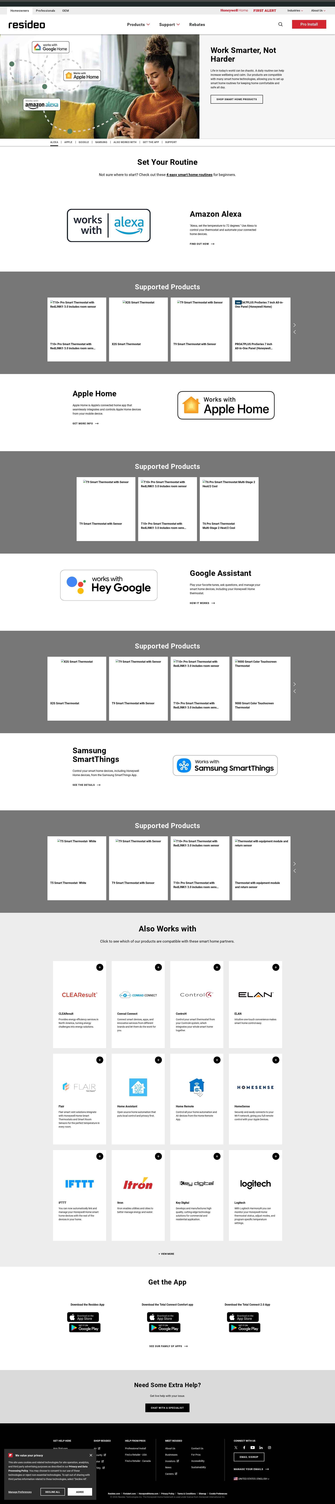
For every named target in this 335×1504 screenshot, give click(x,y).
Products (136, 24)
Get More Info (83, 423)
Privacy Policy (167, 1493)
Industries (295, 10)
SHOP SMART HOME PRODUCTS (237, 99)
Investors (170, 1461)
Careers (169, 1473)
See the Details (84, 784)
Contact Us (197, 1448)
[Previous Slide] (294, 332)
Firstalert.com (129, 1493)
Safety (97, 1468)
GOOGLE (84, 142)
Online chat (167, 1396)
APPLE (68, 142)
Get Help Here (67, 1440)
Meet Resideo (178, 1440)
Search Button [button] (280, 24)
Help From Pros (140, 1440)
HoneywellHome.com (148, 1493)
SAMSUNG (101, 142)
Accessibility (197, 1461)
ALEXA (54, 142)
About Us (318, 10)
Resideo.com (114, 1493)
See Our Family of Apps (165, 1346)
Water (97, 1461)
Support (167, 24)
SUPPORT (171, 142)
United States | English (254, 1478)
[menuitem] (138, 24)
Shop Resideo (107, 1440)
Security (98, 1455)
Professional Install (135, 1448)
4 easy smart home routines (189, 174)
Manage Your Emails (248, 1469)
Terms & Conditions (186, 1493)
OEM (65, 11)
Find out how (199, 243)
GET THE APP (151, 142)
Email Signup (249, 1457)
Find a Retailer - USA (136, 1454)
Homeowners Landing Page (18, 24)
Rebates (197, 24)
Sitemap (202, 1493)
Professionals (45, 11)
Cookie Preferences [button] (218, 1493)
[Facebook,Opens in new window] (244, 1447)
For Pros (195, 1454)
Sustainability (198, 1467)
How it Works (199, 603)
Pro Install (309, 23)
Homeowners (19, 11)
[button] (79, 1004)
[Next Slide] (294, 325)
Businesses (171, 1454)
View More (167, 1253)
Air (95, 1448)
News (168, 1467)
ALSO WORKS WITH (125, 142)
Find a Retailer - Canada (138, 1461)
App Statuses (60, 1448)
